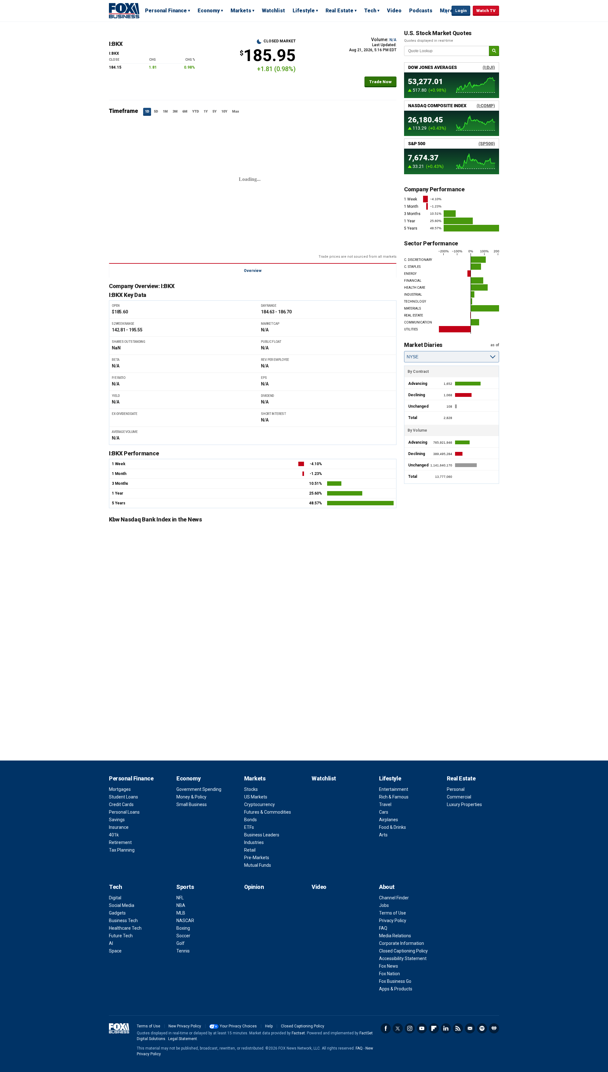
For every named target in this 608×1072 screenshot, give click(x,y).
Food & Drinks (392, 827)
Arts (383, 834)
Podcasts (420, 11)
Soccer (183, 935)
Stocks (251, 789)
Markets (241, 11)
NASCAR (185, 920)
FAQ (383, 928)
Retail (250, 850)
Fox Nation (389, 973)
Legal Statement (182, 1039)
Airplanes (388, 819)
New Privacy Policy (184, 1026)
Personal (456, 789)
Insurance (119, 827)
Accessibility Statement (403, 958)
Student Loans (123, 796)
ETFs (249, 827)
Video (394, 11)
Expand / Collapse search (445, 11)
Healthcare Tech (125, 928)
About (387, 887)
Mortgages (120, 789)
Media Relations (395, 935)
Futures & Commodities (267, 812)
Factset (298, 1033)
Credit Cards (121, 804)
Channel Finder (394, 897)
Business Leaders (261, 834)
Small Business (191, 804)
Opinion (254, 887)
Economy (209, 11)
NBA (180, 905)
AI (111, 943)
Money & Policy (191, 796)
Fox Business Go (395, 981)
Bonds (250, 819)
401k (114, 834)
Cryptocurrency (259, 804)
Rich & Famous (393, 796)
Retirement (120, 842)
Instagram (410, 1028)
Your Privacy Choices (238, 1026)
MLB (180, 912)
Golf (180, 943)
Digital (115, 897)
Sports (185, 887)
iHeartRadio (494, 1028)
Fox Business (124, 10)
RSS (458, 1028)
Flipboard (434, 1028)
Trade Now (380, 81)
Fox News (388, 966)
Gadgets (117, 912)
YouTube (422, 1028)
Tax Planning (122, 850)
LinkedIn (446, 1028)
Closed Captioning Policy (403, 950)
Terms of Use (392, 912)
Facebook (386, 1028)
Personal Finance (166, 11)
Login (461, 10)
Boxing (183, 928)
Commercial (459, 796)
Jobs (384, 905)
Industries (254, 842)
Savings (117, 819)
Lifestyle (304, 11)
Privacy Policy (392, 920)
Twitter (398, 1028)
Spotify (482, 1028)
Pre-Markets (256, 857)
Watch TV (486, 10)
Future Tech (121, 935)
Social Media (121, 905)
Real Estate (339, 11)
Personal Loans (124, 812)
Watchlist (273, 11)
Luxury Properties (464, 804)
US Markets (255, 796)
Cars (383, 812)
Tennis (183, 950)
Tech (370, 11)
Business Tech (123, 920)
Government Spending (198, 789)
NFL (180, 897)
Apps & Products (395, 988)
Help (269, 1026)
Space (115, 950)
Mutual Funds (257, 865)
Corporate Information (401, 943)
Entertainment (393, 789)
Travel (385, 804)
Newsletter (470, 1028)
